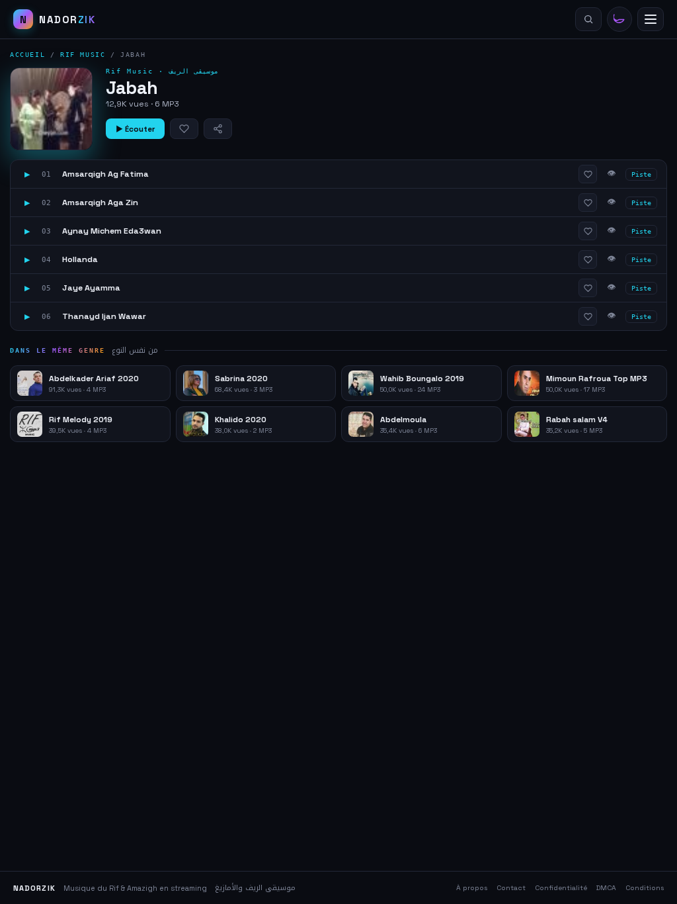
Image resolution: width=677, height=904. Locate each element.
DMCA (606, 887)
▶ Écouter (135, 129)
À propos (471, 887)
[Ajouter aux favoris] (184, 128)
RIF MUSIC (82, 54)
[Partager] (218, 128)
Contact (511, 887)
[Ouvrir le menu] (650, 19)
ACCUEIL (27, 54)
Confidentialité (561, 887)
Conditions (644, 887)
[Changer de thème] (619, 19)
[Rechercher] (588, 19)
